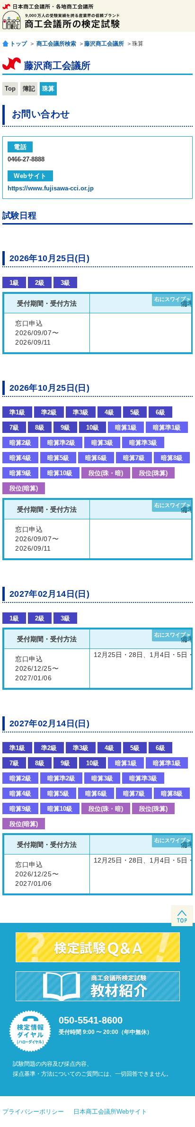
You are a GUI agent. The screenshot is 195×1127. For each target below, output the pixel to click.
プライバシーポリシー (33, 1111)
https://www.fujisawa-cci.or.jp (51, 188)
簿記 (29, 88)
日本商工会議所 (48, 6)
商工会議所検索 (56, 43)
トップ (18, 43)
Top (10, 88)
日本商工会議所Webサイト (110, 1111)
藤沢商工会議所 (104, 43)
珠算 (48, 88)
